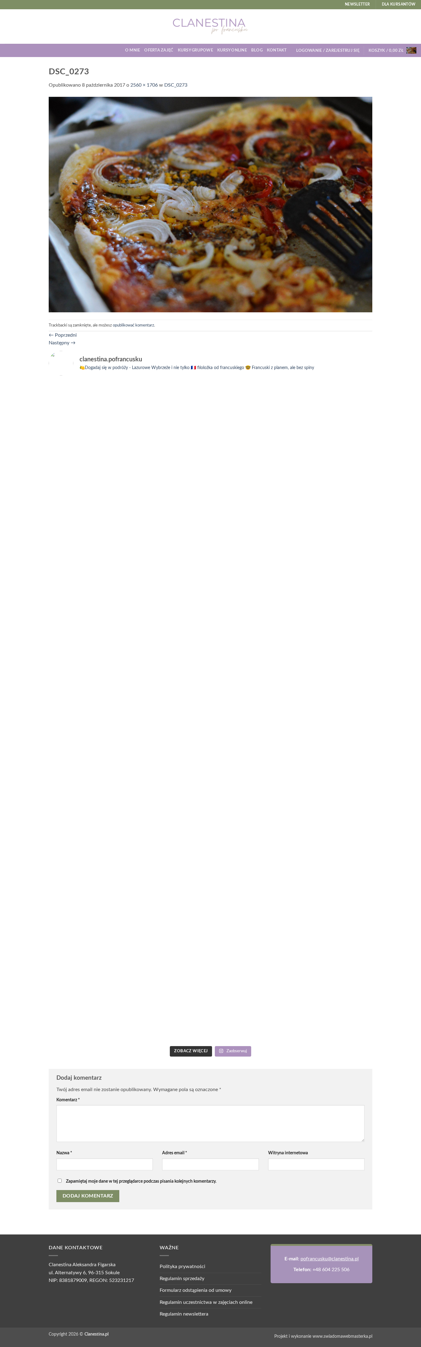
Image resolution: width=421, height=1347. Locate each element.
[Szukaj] (293, 50)
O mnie (132, 50)
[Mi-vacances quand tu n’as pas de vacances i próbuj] (251, 402)
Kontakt (277, 50)
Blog (257, 50)
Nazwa (64, 1153)
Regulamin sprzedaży (182, 1278)
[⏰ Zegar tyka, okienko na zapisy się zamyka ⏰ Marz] (88, 784)
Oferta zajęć (158, 50)
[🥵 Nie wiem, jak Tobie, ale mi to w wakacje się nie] (251, 840)
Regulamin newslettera (184, 1314)
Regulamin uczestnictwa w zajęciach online (206, 1302)
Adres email (174, 1153)
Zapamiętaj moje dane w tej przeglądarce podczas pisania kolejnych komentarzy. (141, 1181)
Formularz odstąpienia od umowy (195, 1290)
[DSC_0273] (210, 204)
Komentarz (68, 1100)
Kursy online (232, 50)
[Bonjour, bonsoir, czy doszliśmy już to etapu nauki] (333, 509)
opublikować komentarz (133, 325)
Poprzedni (63, 335)
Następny (62, 342)
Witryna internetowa (288, 1153)
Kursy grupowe (195, 50)
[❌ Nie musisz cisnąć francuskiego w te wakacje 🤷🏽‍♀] (333, 745)
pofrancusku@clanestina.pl (329, 1258)
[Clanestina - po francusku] (210, 26)
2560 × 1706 (144, 85)
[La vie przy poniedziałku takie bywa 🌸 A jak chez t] (88, 395)
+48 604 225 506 (331, 1269)
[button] (327, 50)
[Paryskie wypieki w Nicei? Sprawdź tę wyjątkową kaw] (169, 816)
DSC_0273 (175, 85)
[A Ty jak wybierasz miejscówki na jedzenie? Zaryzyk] (169, 485)
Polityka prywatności (182, 1266)
